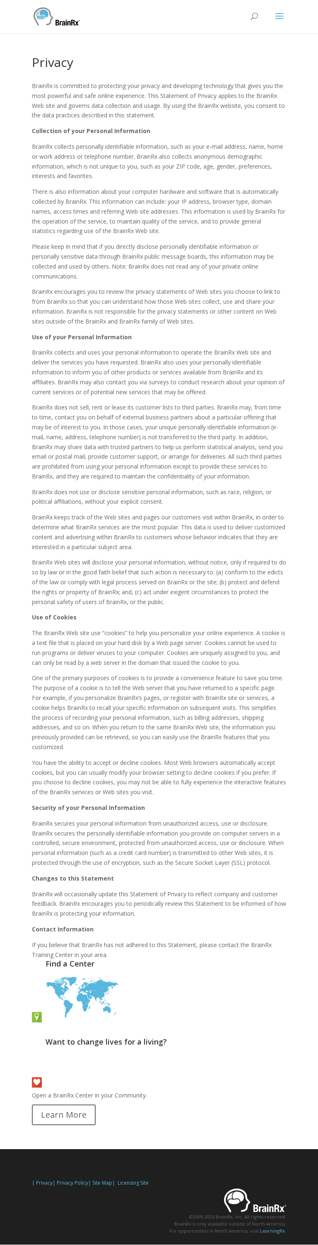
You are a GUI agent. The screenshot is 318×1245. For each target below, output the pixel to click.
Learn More (64, 1114)
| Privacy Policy (70, 1182)
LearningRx (272, 1231)
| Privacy (42, 1182)
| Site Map (100, 1182)
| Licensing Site (130, 1182)
